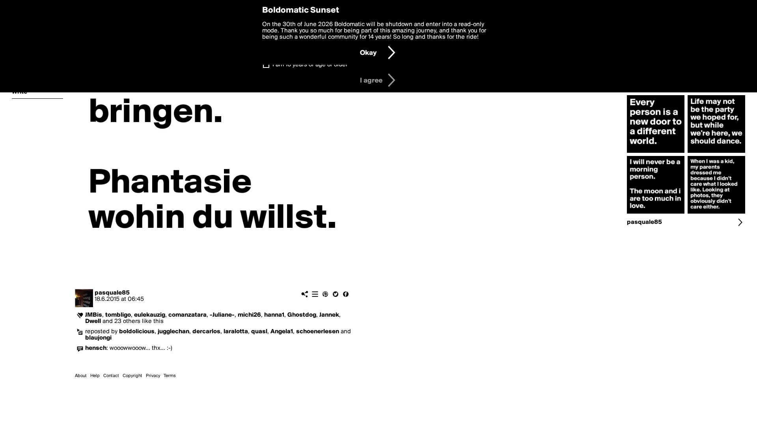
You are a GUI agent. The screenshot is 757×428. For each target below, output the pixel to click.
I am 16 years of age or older (310, 65)
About (81, 376)
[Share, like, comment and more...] (655, 153)
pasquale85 (112, 293)
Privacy (153, 376)
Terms (170, 376)
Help (95, 376)
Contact (111, 376)
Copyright (132, 376)
